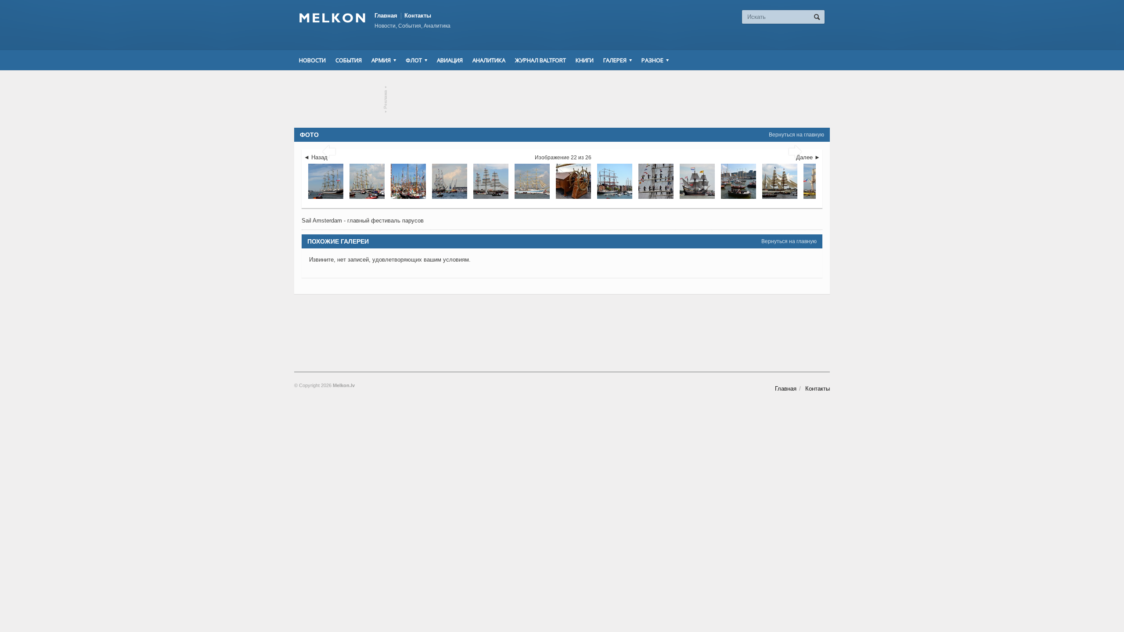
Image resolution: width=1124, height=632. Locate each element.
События (348, 60)
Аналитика (488, 60)
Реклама (386, 99)
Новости (312, 60)
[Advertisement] (562, 99)
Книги (585, 60)
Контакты (417, 15)
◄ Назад (316, 157)
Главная (386, 15)
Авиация (450, 60)
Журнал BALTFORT (540, 60)
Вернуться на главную (796, 135)
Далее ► (808, 157)
